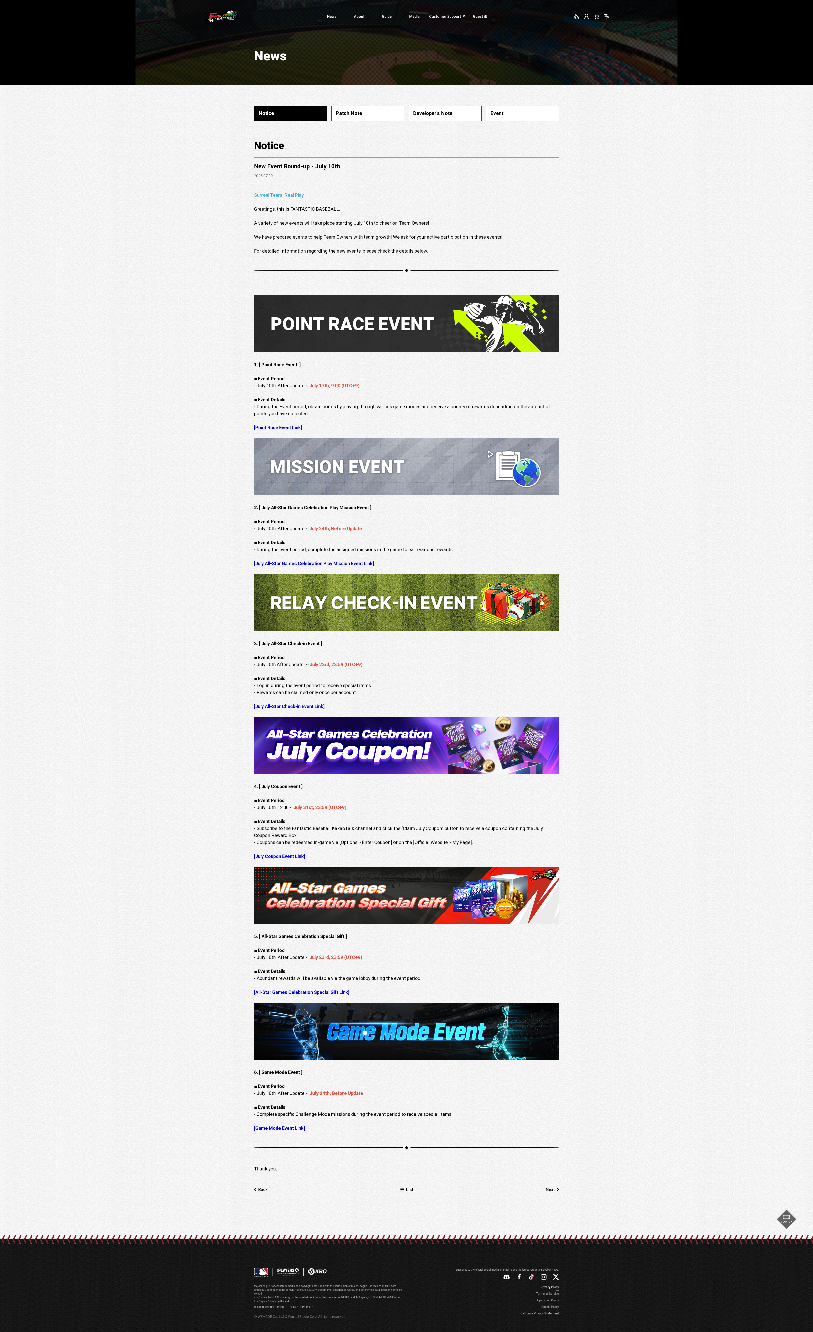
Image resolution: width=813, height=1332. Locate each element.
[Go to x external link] (556, 1277)
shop (597, 16)
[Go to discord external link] (506, 1277)
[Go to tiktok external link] (531, 1277)
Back (263, 1189)
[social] (576, 16)
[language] (607, 16)
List (409, 1189)
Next (550, 1189)
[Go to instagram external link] (544, 1277)
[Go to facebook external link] (519, 1277)
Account (586, 16)
